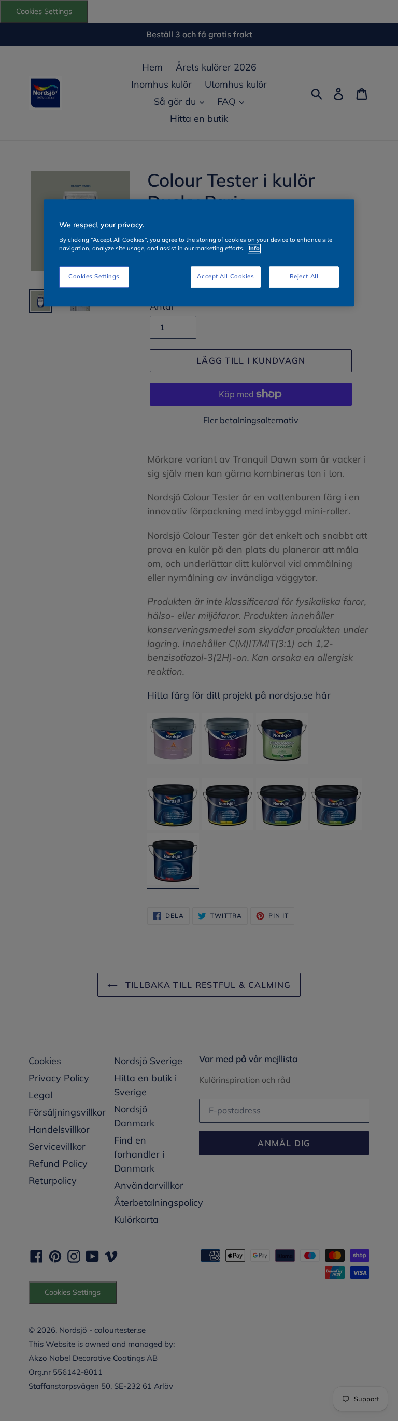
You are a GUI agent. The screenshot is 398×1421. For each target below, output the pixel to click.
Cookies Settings (94, 276)
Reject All (304, 276)
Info (254, 248)
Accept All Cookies (225, 276)
